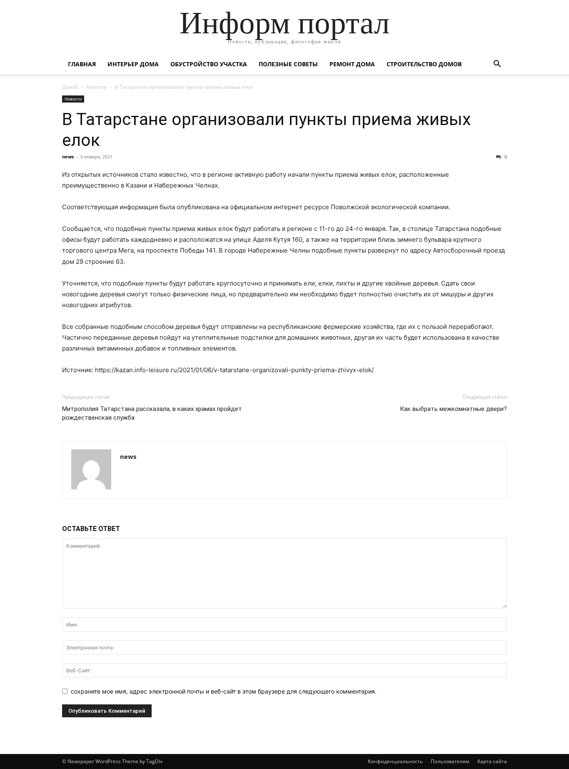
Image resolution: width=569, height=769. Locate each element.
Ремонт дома (352, 64)
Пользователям (450, 761)
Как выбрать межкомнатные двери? (453, 409)
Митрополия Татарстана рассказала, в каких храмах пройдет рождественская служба (152, 413)
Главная (82, 64)
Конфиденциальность (395, 761)
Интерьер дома (133, 64)
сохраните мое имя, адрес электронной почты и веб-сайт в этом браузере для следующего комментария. (224, 691)
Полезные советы (288, 64)
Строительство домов (424, 64)
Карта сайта (492, 761)
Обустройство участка (208, 64)
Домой (70, 86)
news (68, 156)
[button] (497, 65)
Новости (96, 86)
